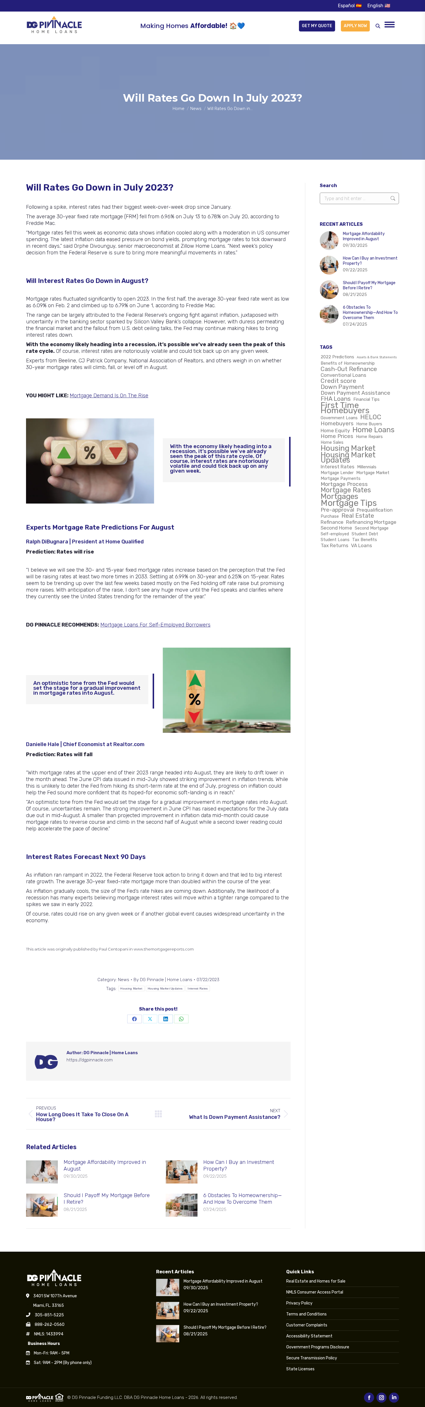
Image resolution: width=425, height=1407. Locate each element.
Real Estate (357, 515)
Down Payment (342, 387)
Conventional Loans (343, 375)
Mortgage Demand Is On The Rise (109, 395)
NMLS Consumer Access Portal (314, 1292)
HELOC (370, 417)
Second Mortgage (372, 528)
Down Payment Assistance (355, 393)
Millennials (366, 466)
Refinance (332, 522)
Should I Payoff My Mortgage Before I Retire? (107, 1198)
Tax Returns (334, 545)
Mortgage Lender (337, 472)
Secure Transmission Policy (311, 1358)
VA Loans (361, 545)
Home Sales (332, 442)
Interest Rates (198, 988)
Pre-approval (337, 510)
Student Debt (365, 533)
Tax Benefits (364, 539)
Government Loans (339, 417)
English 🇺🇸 (378, 5)
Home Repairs (369, 436)
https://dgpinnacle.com (89, 1060)
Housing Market (131, 988)
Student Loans (335, 539)
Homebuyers (337, 423)
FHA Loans (336, 398)
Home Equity (335, 430)
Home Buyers (369, 423)
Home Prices (337, 436)
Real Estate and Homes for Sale (315, 1281)
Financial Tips (366, 399)
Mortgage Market (372, 472)
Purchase (330, 516)
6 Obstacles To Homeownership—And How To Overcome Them (242, 1198)
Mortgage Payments (341, 478)
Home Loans (373, 429)
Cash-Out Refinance (349, 369)
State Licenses (300, 1369)
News (123, 979)
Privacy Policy (299, 1303)
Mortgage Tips (349, 503)
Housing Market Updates (165, 988)
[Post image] (42, 1172)
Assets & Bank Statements (377, 357)
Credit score (338, 380)
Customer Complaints (306, 1325)
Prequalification (375, 510)
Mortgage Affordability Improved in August (105, 1165)
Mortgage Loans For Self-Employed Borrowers (155, 625)
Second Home (336, 527)
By (163, 979)
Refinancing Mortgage (371, 522)
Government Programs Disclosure (317, 1347)
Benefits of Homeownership (348, 363)
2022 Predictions (337, 356)
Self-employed (335, 533)
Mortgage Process (344, 484)
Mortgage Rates (346, 490)
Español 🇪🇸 (350, 5)
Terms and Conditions (306, 1314)
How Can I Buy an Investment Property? (238, 1165)
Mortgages (339, 496)
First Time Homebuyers (345, 407)
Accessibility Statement (309, 1336)
